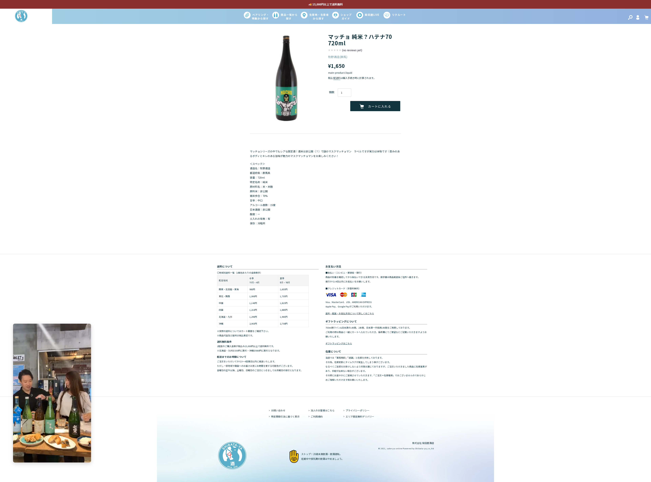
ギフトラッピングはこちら (339, 343)
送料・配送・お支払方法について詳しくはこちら (350, 313)
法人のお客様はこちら (322, 410)
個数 (331, 92)
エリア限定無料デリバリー (360, 416)
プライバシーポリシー (357, 410)
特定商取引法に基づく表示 (285, 416)
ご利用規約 (317, 416)
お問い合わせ (278, 410)
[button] (345, 50)
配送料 (336, 78)
